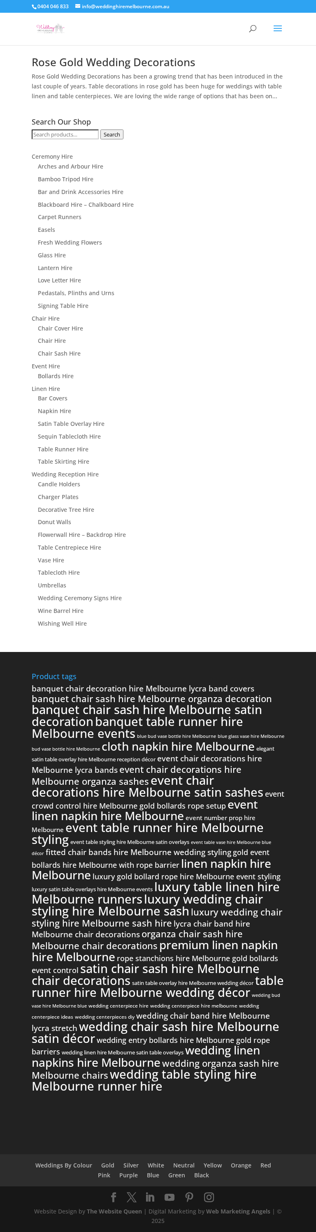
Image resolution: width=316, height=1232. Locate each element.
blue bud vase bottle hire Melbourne (176, 736)
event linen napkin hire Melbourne (145, 810)
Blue (153, 1175)
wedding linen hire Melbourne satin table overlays (123, 1052)
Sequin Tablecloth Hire (69, 436)
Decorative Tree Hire (66, 509)
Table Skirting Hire (63, 461)
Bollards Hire (56, 376)
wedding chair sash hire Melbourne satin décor (155, 1032)
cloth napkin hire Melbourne (178, 746)
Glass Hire (52, 255)
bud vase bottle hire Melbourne (66, 749)
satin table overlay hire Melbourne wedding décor (192, 983)
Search (112, 134)
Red (265, 1165)
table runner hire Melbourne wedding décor (158, 986)
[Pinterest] (189, 1198)
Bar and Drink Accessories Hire (80, 192)
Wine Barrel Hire (61, 611)
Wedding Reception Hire (65, 474)
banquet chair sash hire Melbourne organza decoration (152, 698)
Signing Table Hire (63, 306)
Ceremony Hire (52, 156)
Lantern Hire (55, 268)
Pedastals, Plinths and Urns (76, 293)
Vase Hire (51, 560)
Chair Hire (46, 318)
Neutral (184, 1165)
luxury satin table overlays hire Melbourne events (92, 889)
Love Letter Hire (59, 280)
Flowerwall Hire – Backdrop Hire (82, 535)
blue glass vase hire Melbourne (251, 736)
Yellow (213, 1165)
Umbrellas (52, 585)
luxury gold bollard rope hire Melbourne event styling (187, 876)
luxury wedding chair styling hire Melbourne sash (147, 905)
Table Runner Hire (63, 449)
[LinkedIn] (150, 1198)
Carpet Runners (59, 217)
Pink (104, 1175)
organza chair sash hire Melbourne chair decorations (137, 939)
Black (201, 1175)
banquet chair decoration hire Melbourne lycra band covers (143, 688)
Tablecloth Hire (59, 572)
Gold (107, 1165)
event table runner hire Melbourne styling (148, 833)
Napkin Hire (54, 411)
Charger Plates (58, 497)
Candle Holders (59, 484)
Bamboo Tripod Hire (65, 179)
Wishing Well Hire (62, 623)
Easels (46, 229)
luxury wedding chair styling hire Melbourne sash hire (157, 917)
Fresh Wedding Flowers (70, 242)
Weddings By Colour (63, 1165)
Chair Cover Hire (60, 328)
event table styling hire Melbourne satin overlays (129, 842)
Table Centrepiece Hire (69, 547)
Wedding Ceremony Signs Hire (80, 598)
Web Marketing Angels (238, 1211)
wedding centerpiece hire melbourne (193, 1005)
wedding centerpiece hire (118, 1005)
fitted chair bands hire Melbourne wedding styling (138, 852)
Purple (128, 1175)
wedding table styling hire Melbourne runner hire (144, 1080)
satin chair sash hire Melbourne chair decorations (146, 974)
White (156, 1165)
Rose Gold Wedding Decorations (113, 62)
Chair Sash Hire (59, 353)
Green (176, 1175)
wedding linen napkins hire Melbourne (146, 1056)
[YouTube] (169, 1198)
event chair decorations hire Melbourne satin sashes (147, 786)
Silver (131, 1165)
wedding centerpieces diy (105, 1016)
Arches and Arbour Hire (70, 166)
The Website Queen (114, 1211)
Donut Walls (54, 522)
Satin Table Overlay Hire (71, 424)
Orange (241, 1165)
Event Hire (46, 366)
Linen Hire (46, 389)
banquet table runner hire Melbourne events (137, 727)
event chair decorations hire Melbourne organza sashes (137, 775)
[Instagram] (209, 1198)
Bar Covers (52, 398)
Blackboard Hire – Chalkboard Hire (86, 204)
